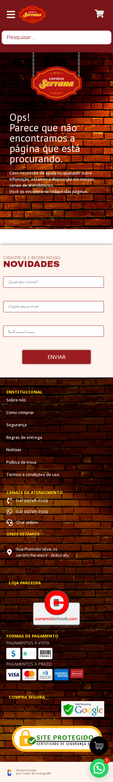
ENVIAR (56, 357)
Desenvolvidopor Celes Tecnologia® (33, 771)
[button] (99, 768)
